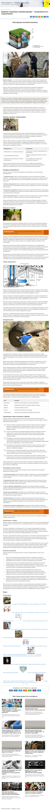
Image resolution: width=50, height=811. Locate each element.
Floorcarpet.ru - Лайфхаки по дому (15, 3)
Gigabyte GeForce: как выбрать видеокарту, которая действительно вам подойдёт (33, 771)
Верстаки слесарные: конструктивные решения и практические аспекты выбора (10, 793)
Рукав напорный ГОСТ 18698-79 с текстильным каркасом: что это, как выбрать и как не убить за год (11, 732)
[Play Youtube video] (26, 65)
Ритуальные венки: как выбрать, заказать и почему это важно (34, 792)
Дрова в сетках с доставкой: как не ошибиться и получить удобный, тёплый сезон (35, 752)
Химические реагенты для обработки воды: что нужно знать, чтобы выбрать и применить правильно (11, 710)
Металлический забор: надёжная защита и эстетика (11, 751)
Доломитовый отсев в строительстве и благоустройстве (35, 709)
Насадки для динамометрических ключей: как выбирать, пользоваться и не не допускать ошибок (11, 772)
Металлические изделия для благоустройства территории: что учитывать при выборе (34, 732)
